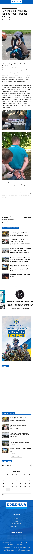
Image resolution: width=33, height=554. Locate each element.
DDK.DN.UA (28, 545)
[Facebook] (8, 537)
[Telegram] (12, 537)
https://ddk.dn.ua (20, 552)
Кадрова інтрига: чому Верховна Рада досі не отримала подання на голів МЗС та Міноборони (20, 259)
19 (12, 486)
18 (8, 486)
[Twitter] (16, 537)
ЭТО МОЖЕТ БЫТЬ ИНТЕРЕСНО (10, 228)
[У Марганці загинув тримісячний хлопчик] (5, 276)
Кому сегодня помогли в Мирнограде (24, 216)
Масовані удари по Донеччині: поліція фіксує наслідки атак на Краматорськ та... (20, 450)
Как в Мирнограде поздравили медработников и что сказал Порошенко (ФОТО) (8, 219)
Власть (3, 261)
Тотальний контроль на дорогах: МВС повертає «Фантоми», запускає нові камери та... (20, 435)
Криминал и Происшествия (12, 5)
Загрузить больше (16, 456)
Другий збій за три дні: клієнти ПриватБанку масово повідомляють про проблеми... (20, 427)
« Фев (3, 494)
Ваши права (4, 252)
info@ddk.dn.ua (21, 526)
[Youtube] (24, 537)
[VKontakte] (20, 537)
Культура (3, 235)
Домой (3, 5)
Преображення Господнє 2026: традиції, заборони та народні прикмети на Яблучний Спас (19, 233)
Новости (14, 8)
